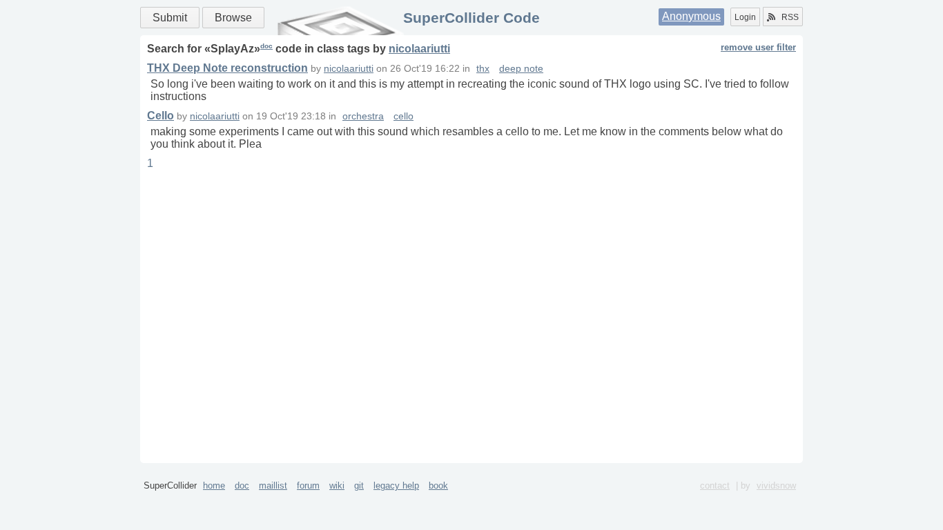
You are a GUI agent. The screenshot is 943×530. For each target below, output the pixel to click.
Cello (160, 115)
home (214, 485)
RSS (790, 17)
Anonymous (691, 16)
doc (266, 46)
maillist (273, 485)
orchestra (363, 116)
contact (715, 485)
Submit (170, 17)
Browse (233, 17)
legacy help (396, 485)
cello (403, 116)
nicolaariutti (419, 49)
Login (745, 17)
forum (308, 485)
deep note (521, 68)
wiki (336, 485)
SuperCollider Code (471, 18)
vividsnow (776, 485)
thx (482, 68)
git (359, 485)
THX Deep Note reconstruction (227, 68)
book (438, 485)
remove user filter (758, 47)
